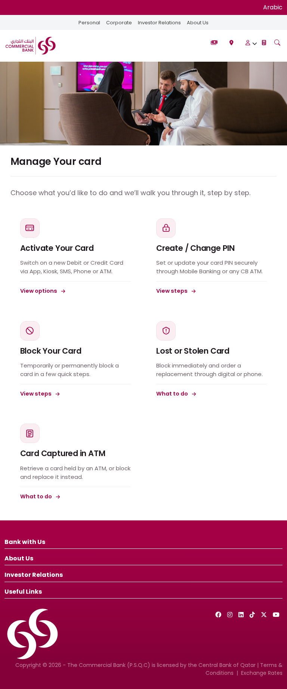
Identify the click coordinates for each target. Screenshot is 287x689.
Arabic (273, 7)
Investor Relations (159, 22)
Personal (89, 22)
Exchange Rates (262, 673)
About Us (198, 22)
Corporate (119, 22)
